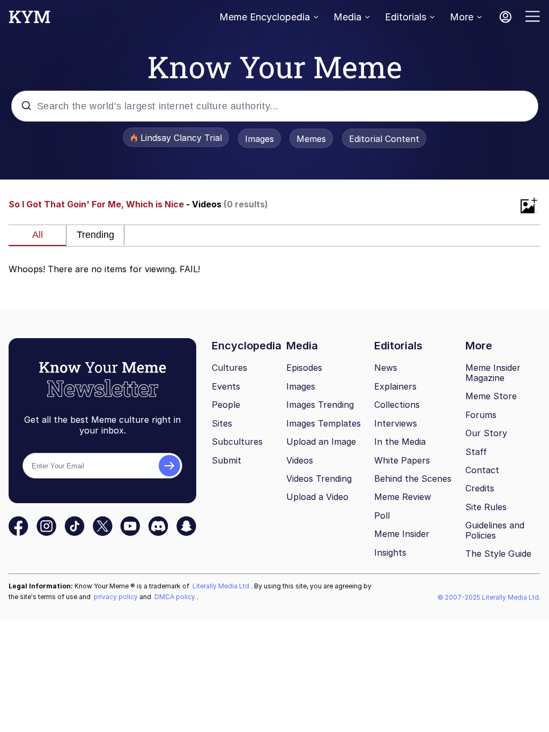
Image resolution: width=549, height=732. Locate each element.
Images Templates (323, 423)
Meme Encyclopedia (265, 17)
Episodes (304, 367)
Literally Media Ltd (221, 586)
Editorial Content (384, 138)
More (461, 17)
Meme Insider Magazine (493, 373)
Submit (226, 460)
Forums (480, 415)
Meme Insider (401, 534)
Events (226, 386)
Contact (482, 470)
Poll (382, 515)
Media (347, 17)
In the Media (400, 441)
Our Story (486, 433)
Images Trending (320, 404)
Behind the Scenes (412, 478)
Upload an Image (321, 441)
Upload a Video (317, 497)
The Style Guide (498, 553)
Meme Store (491, 396)
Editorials (405, 17)
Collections (397, 404)
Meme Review (402, 497)
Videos (299, 460)
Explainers (395, 386)
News (385, 367)
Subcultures (237, 441)
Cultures (229, 367)
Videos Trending (319, 478)
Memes (311, 138)
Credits (479, 488)
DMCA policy (175, 597)
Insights (390, 552)
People (226, 404)
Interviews (395, 423)
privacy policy (116, 597)
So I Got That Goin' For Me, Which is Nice (96, 204)
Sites (222, 423)
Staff (476, 452)
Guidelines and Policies (494, 530)
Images (259, 138)
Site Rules (486, 507)
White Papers (402, 460)
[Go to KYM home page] (29, 19)
